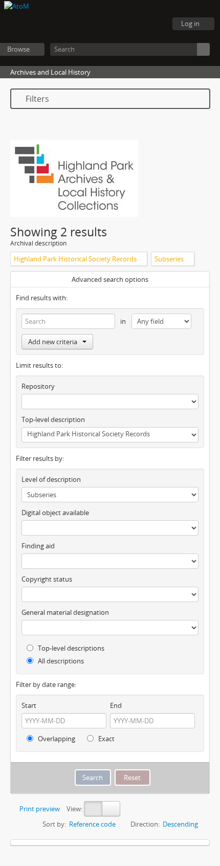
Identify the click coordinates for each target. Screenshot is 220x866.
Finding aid (38, 545)
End (116, 705)
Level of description (51, 479)
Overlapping (55, 738)
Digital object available (55, 512)
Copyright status (46, 579)
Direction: (145, 824)
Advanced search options (110, 279)
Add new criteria (52, 341)
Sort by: (54, 824)
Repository (38, 386)
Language (128, 24)
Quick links (153, 24)
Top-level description (53, 419)
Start (28, 705)
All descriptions (60, 660)
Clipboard (102, 24)
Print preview (39, 808)
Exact (106, 738)
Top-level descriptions (70, 648)
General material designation (65, 612)
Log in (190, 23)
